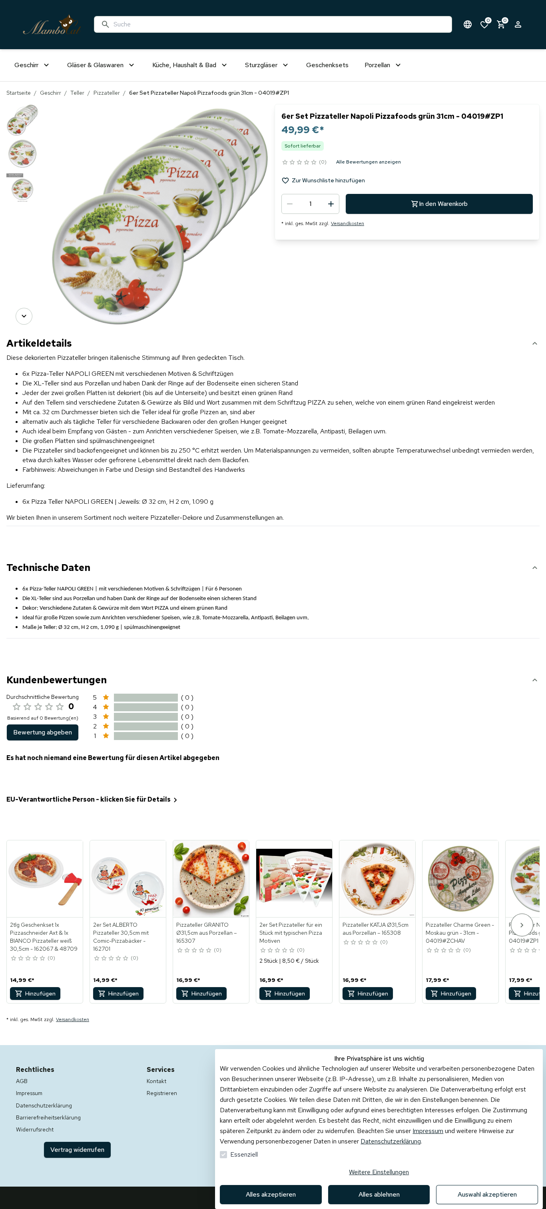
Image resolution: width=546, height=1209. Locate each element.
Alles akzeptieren (271, 1194)
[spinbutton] (310, 203)
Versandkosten (347, 223)
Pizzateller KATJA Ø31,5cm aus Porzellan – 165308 (376, 928)
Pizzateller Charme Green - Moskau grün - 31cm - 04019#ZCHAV (460, 932)
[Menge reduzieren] (290, 203)
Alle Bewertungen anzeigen (368, 162)
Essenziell (244, 1154)
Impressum (427, 1131)
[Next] (24, 316)
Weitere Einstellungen (379, 1172)
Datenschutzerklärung (391, 1141)
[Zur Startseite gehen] (52, 24)
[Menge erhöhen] (331, 203)
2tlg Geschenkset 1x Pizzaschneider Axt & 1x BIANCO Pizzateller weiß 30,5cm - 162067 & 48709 (44, 936)
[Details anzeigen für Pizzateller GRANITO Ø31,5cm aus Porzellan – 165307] (211, 878)
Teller (77, 92)
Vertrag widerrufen (77, 1149)
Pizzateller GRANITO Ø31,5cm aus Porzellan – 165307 (206, 932)
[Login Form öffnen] (518, 24)
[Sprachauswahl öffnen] (468, 24)
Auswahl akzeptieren (487, 1194)
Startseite (18, 92)
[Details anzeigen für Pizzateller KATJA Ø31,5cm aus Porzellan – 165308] (377, 878)
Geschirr (50, 92)
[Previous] (24, 115)
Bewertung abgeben (42, 732)
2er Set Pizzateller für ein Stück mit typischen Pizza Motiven (290, 932)
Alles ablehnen (379, 1194)
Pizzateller (107, 92)
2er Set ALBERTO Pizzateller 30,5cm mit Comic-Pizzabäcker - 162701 (121, 936)
